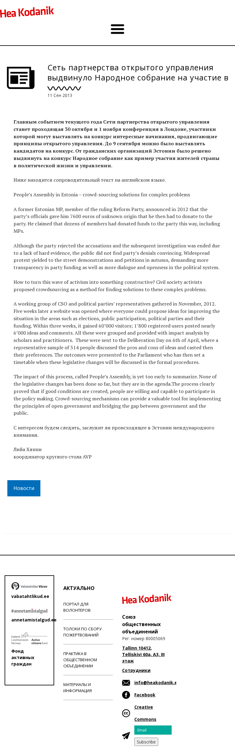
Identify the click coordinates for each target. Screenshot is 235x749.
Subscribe (146, 742)
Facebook (144, 695)
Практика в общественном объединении (80, 660)
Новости (23, 488)
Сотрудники (136, 670)
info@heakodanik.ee (157, 682)
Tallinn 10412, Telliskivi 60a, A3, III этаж (143, 654)
